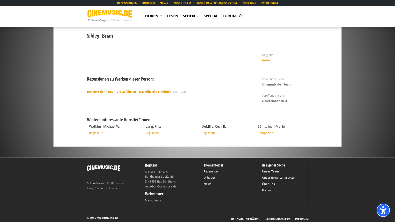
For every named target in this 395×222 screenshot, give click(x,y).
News (164, 3)
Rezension (211, 171)
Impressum (269, 3)
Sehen (189, 16)
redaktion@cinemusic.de (161, 186)
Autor (266, 60)
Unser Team (182, 3)
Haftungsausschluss (277, 219)
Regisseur (96, 133)
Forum (229, 16)
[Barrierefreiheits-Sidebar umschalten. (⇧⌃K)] (383, 210)
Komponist (265, 133)
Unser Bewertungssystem (216, 3)
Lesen (172, 16)
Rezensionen (127, 3)
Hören (151, 16)
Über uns (249, 3)
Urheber (148, 3)
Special (211, 16)
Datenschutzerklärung (245, 219)
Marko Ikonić (153, 200)
